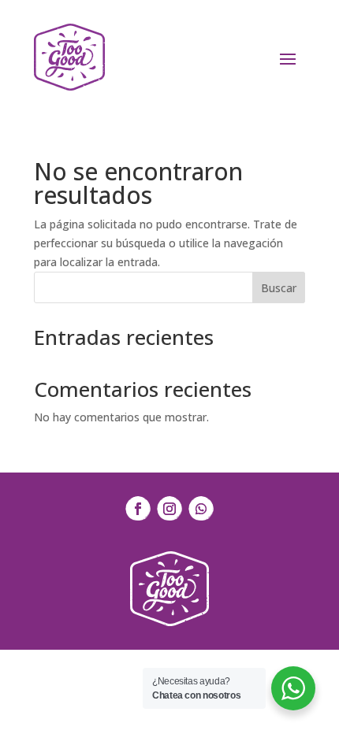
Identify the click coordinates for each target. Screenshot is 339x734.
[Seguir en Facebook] (138, 508)
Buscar (278, 287)
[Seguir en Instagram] (169, 508)
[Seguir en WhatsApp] (201, 508)
